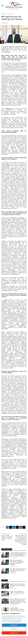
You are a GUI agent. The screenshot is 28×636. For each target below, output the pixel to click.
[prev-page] (2, 576)
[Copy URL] (23, 527)
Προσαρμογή (14, 629)
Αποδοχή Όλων (14, 625)
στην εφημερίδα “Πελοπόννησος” (17, 50)
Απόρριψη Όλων (14, 632)
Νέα (6, 13)
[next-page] (5, 576)
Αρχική (2, 13)
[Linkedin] (14, 527)
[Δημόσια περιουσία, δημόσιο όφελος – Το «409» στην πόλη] (5, 593)
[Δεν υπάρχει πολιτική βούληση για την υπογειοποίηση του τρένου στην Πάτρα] (5, 571)
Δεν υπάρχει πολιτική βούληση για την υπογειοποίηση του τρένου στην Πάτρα (18, 570)
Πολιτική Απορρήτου (16, 621)
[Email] (17, 527)
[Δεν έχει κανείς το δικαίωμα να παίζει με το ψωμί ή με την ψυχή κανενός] (5, 586)
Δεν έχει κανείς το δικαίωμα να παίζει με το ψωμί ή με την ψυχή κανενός (17, 585)
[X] (10, 527)
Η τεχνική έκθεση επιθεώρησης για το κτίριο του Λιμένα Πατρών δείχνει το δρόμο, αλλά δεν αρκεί (18, 554)
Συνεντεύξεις (10, 13)
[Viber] (20, 527)
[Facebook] (7, 527)
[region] (14, 623)
